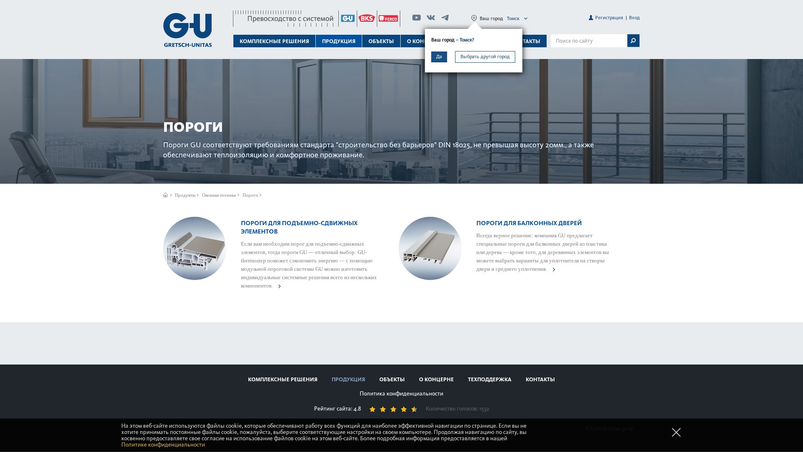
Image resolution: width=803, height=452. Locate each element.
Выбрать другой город (485, 56)
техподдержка (489, 379)
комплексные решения (282, 379)
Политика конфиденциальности (401, 393)
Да (439, 56)
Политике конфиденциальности (163, 444)
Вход (634, 18)
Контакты (525, 41)
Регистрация (609, 18)
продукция (348, 379)
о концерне (436, 379)
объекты (381, 41)
